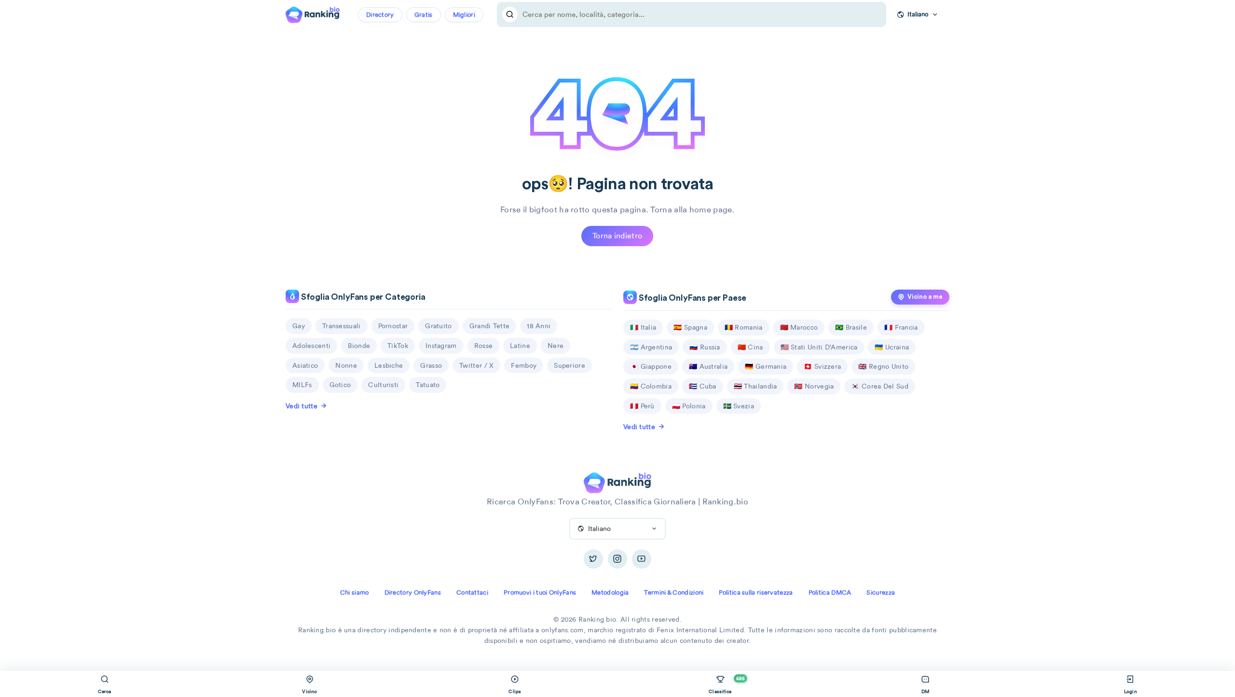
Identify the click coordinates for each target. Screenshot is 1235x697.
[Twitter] (593, 559)
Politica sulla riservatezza (756, 592)
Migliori (464, 14)
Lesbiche (388, 365)
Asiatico (305, 365)
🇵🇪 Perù (642, 406)
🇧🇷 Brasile (851, 327)
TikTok (397, 345)
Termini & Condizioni (673, 592)
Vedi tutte (301, 406)
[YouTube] (641, 559)
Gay (298, 326)
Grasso (431, 365)
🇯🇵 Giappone (651, 366)
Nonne (346, 365)
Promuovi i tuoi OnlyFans (540, 592)
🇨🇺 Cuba (702, 386)
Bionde (359, 345)
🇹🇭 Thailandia (755, 386)
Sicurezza (880, 592)
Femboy (523, 365)
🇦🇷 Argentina (651, 347)
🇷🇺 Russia (704, 347)
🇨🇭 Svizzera (822, 366)
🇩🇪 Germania (765, 366)
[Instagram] (617, 559)
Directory (380, 14)
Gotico (340, 385)
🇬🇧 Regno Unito (883, 366)
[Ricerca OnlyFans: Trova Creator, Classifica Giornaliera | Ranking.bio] (313, 13)
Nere (555, 345)
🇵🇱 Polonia (689, 406)
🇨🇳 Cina (750, 347)
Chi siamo (354, 592)
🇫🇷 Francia (901, 327)
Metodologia (610, 592)
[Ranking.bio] (617, 482)
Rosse (483, 345)
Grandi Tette (489, 326)
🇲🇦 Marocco (799, 327)
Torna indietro (617, 235)
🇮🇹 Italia (643, 327)
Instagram (441, 345)
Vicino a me (925, 297)
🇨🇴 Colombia (651, 386)
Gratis (423, 14)
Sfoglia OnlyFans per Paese (691, 298)
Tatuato (427, 385)
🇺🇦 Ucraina (892, 347)
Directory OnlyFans (412, 592)
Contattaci (472, 592)
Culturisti (383, 385)
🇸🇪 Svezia (738, 406)
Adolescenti (311, 345)
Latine (520, 345)
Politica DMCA (830, 592)
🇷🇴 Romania (744, 327)
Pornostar (393, 326)
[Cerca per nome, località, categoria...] (510, 14)
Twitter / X (476, 365)
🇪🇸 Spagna (690, 327)
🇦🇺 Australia (708, 366)
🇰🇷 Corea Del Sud (879, 386)
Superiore (569, 365)
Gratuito (438, 326)
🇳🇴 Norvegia (814, 386)
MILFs (302, 385)
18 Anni (538, 326)
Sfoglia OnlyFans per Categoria (362, 297)
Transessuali (341, 326)
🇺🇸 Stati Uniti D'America (819, 347)
